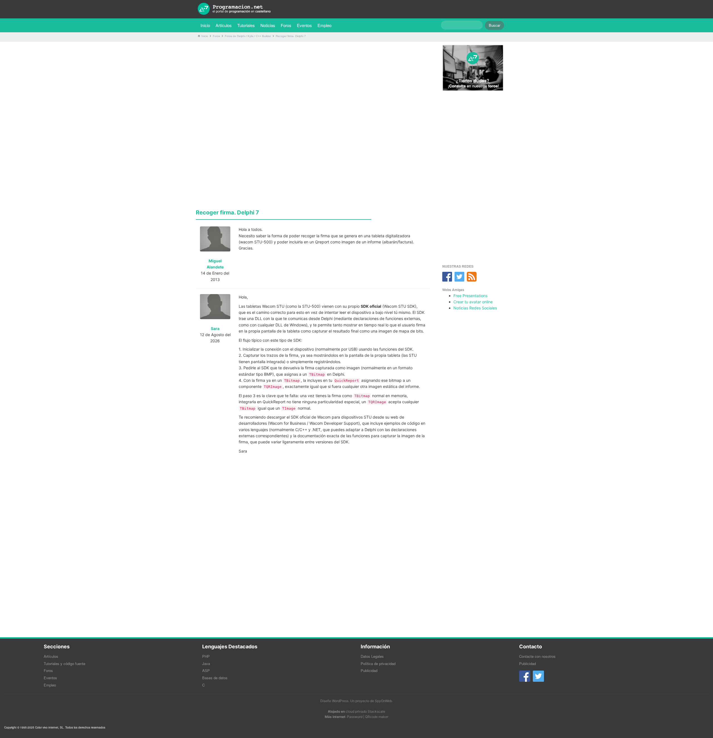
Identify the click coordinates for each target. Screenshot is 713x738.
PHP (206, 656)
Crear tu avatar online (473, 301)
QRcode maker (376, 717)
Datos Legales (372, 656)
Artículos (224, 25)
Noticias (267, 25)
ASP (206, 670)
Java (206, 663)
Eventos (304, 25)
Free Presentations (470, 295)
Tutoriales (247, 25)
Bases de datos (215, 677)
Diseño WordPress (334, 701)
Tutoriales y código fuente (64, 663)
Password (354, 717)
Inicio (205, 25)
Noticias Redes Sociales (475, 308)
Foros (286, 25)
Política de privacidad (378, 663)
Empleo (324, 25)
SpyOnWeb (383, 701)
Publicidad (369, 670)
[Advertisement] (313, 85)
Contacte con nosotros (537, 656)
